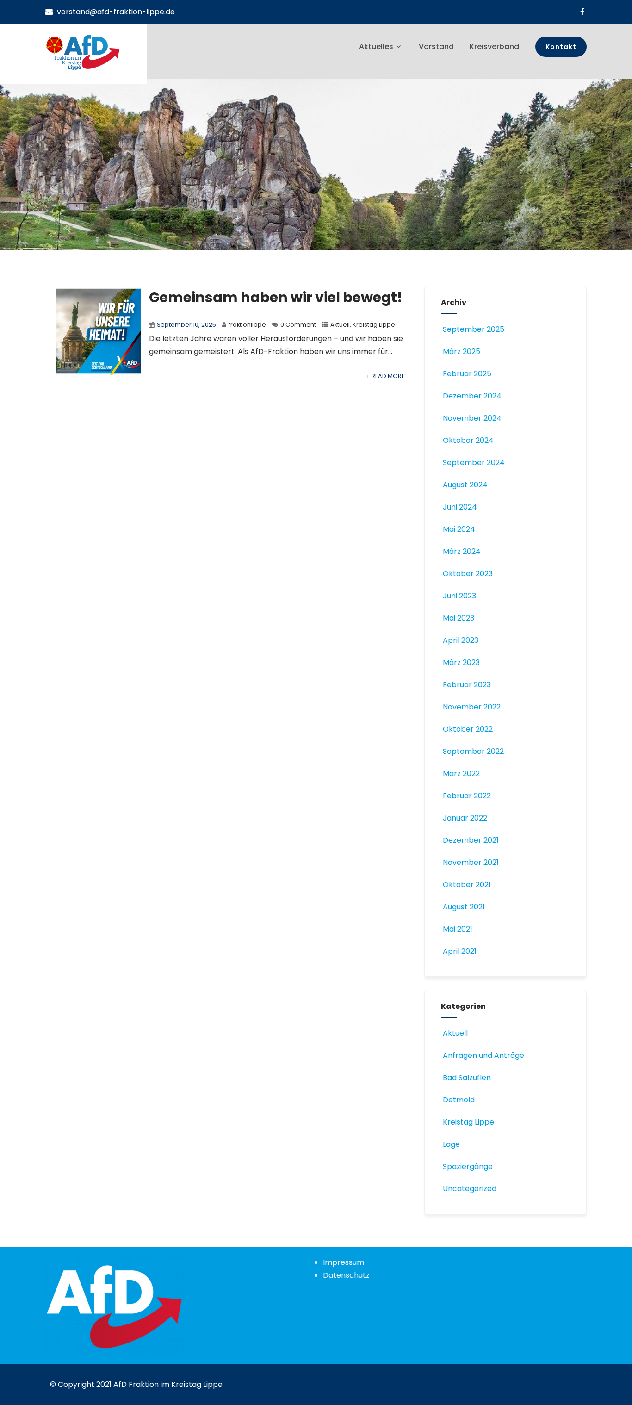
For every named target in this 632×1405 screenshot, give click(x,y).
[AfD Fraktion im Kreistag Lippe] (82, 52)
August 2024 (465, 484)
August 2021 (464, 906)
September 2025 (473, 329)
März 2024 (462, 551)
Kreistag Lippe (374, 325)
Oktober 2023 (468, 573)
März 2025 (461, 351)
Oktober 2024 (468, 440)
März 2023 (461, 662)
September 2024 (474, 462)
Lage (451, 1144)
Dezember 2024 (472, 396)
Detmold (459, 1099)
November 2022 (472, 707)
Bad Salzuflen (467, 1077)
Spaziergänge (468, 1166)
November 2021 (471, 862)
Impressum (343, 1262)
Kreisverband (494, 46)
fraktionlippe (247, 325)
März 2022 (461, 773)
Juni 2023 (459, 596)
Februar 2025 (467, 373)
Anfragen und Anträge (483, 1055)
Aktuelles (376, 46)
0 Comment (298, 325)
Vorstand (436, 46)
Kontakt (560, 46)
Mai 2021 (457, 929)
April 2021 (460, 951)
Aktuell (340, 325)
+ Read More (385, 376)
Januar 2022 (465, 818)
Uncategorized (469, 1188)
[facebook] (582, 11)
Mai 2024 (459, 529)
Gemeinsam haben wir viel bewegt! (276, 297)
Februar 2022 (467, 795)
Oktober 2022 (468, 729)
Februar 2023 (467, 684)
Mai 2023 (458, 618)
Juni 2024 (460, 507)
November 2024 (472, 418)
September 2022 (473, 751)
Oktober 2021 (467, 884)
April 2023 (460, 640)
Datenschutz (346, 1275)
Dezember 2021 (471, 840)
